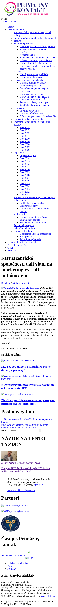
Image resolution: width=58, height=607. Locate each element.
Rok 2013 (25, 130)
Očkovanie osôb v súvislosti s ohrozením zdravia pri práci (34, 98)
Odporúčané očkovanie (31, 113)
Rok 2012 (25, 133)
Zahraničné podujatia (30, 219)
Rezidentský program (24, 225)
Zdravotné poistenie (23, 43)
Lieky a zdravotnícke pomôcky (22, 242)
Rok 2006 (25, 150)
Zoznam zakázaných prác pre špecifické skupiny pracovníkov (35, 103)
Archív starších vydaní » (13, 555)
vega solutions (48, 596)
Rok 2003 (25, 189)
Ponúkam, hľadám (23, 231)
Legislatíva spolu (28, 155)
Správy (10, 26)
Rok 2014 (25, 127)
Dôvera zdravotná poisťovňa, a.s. (36, 60)
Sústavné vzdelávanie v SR (33, 222)
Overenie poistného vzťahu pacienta (37, 46)
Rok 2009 (25, 141)
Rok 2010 (25, 138)
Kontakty (12, 250)
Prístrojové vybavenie (30, 239)
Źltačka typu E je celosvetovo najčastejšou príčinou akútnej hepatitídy (28, 402)
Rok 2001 (25, 194)
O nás (10, 247)
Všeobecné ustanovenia (31, 94)
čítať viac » (39, 484)
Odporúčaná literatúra (24, 228)
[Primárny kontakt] (27, 16)
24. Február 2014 (20, 283)
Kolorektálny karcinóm (31, 77)
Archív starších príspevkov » (21, 490)
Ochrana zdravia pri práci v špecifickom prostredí (33, 84)
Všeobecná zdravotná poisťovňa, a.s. (38, 57)
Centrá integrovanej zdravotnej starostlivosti (35, 38)
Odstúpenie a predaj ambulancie (35, 233)
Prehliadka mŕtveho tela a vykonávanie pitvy (32, 204)
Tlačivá (17, 40)
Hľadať (5, 430)
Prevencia (18, 71)
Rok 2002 (25, 191)
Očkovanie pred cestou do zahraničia (38, 116)
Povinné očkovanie (29, 110)
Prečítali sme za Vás (17, 245)
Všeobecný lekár (15, 29)
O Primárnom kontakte (18, 563)
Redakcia (5, 283)
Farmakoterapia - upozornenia (28, 119)
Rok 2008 (25, 144)
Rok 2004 (25, 186)
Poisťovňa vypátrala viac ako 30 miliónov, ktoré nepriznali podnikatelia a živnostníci (24, 426)
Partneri (11, 566)
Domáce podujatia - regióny (33, 217)
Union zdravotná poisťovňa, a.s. (35, 63)
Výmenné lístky (27, 54)
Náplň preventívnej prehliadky (34, 74)
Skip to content (8, 21)
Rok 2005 (25, 183)
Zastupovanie (26, 236)
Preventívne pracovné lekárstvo (29, 80)
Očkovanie (19, 108)
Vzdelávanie (20, 214)
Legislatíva (19, 152)
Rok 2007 (25, 147)
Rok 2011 (24, 136)
